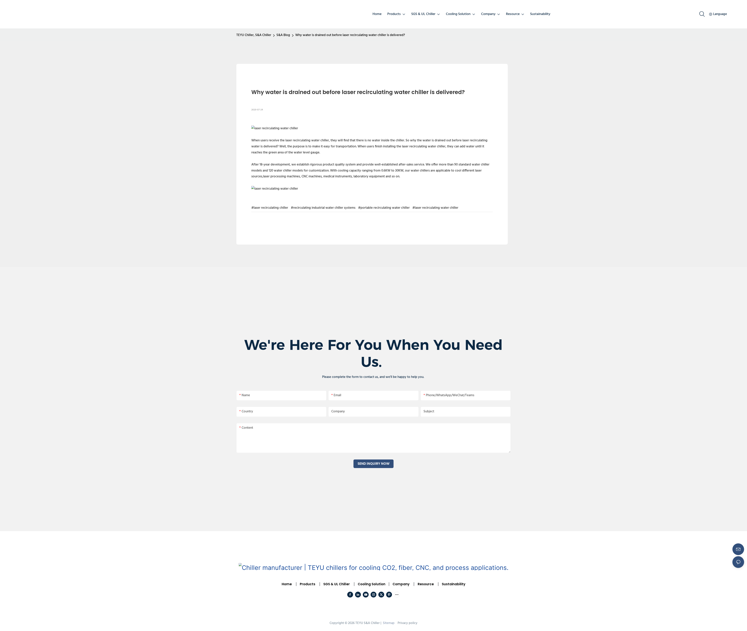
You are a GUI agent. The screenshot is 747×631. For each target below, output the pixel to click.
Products (307, 584)
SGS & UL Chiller (336, 584)
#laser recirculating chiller (269, 207)
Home (287, 584)
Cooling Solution (371, 584)
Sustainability (453, 584)
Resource (426, 584)
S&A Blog (283, 35)
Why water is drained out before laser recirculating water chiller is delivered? (350, 35)
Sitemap (388, 623)
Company (401, 584)
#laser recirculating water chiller (435, 207)
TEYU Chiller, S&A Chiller (253, 35)
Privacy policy (407, 623)
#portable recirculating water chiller (384, 207)
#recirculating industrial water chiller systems (323, 207)
